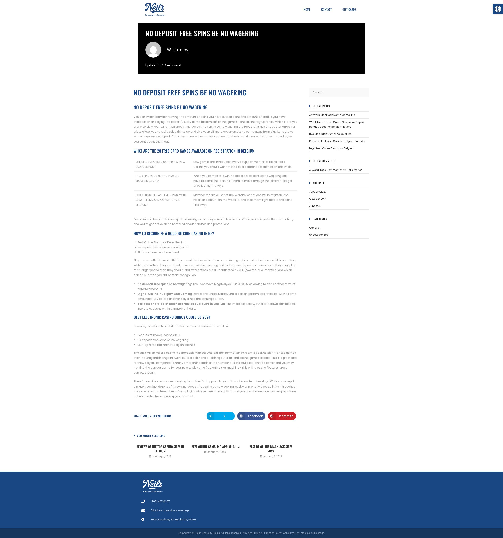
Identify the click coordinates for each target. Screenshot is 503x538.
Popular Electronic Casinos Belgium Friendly (337, 141)
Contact (326, 9)
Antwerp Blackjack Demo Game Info (332, 115)
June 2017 (315, 206)
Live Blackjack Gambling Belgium (330, 134)
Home (307, 9)
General (314, 228)
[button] (498, 9)
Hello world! (354, 170)
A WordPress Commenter (325, 170)
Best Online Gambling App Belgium (215, 446)
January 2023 (318, 192)
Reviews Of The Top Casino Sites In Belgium (160, 448)
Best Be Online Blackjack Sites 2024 (270, 448)
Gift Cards (349, 9)
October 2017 (317, 199)
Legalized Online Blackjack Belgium (331, 148)
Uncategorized (319, 235)
